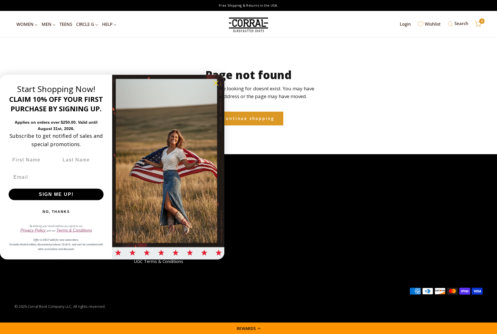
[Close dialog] (215, 83)
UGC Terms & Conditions (158, 261)
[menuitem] (27, 24)
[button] (248, 328)
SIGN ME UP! (56, 194)
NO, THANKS (56, 212)
